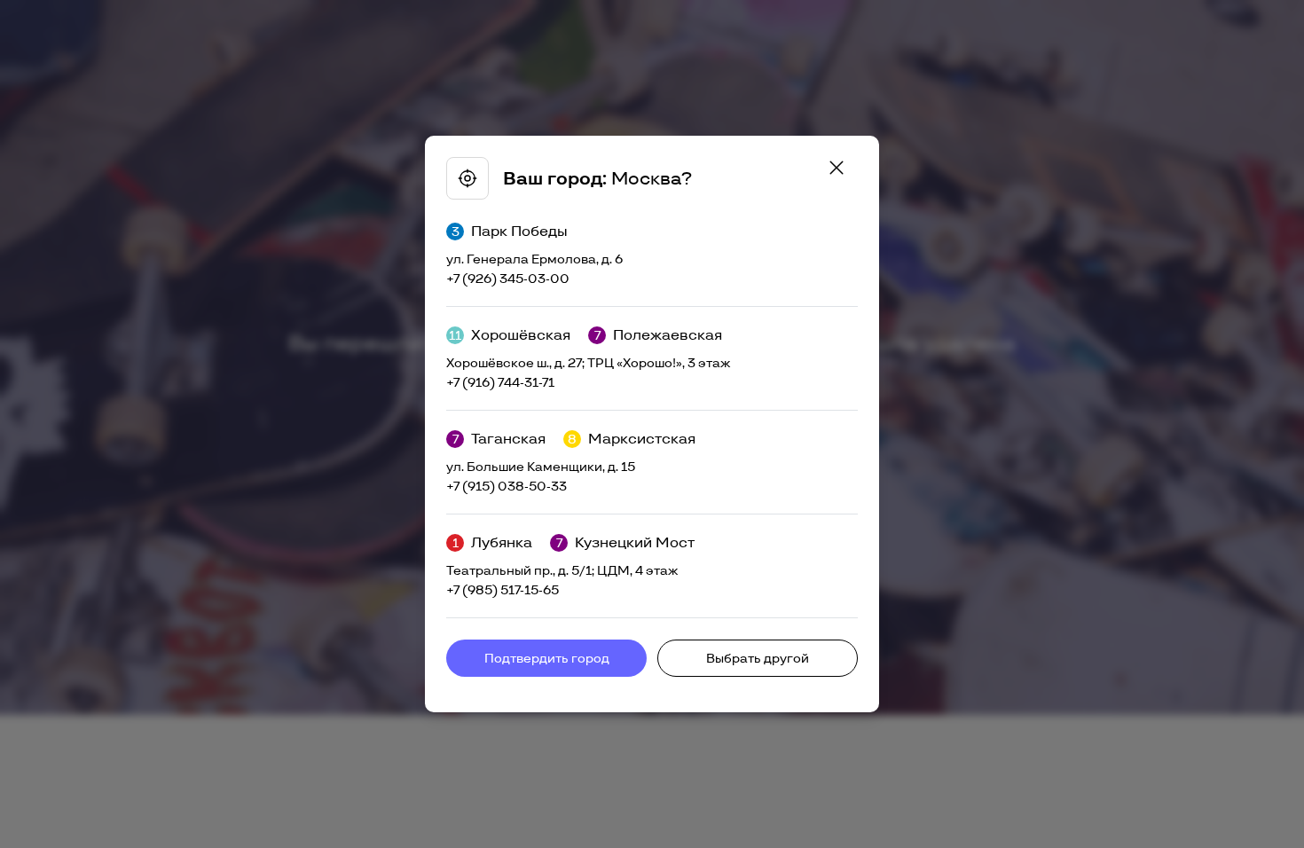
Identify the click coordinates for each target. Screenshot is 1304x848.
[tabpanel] (652, 424)
